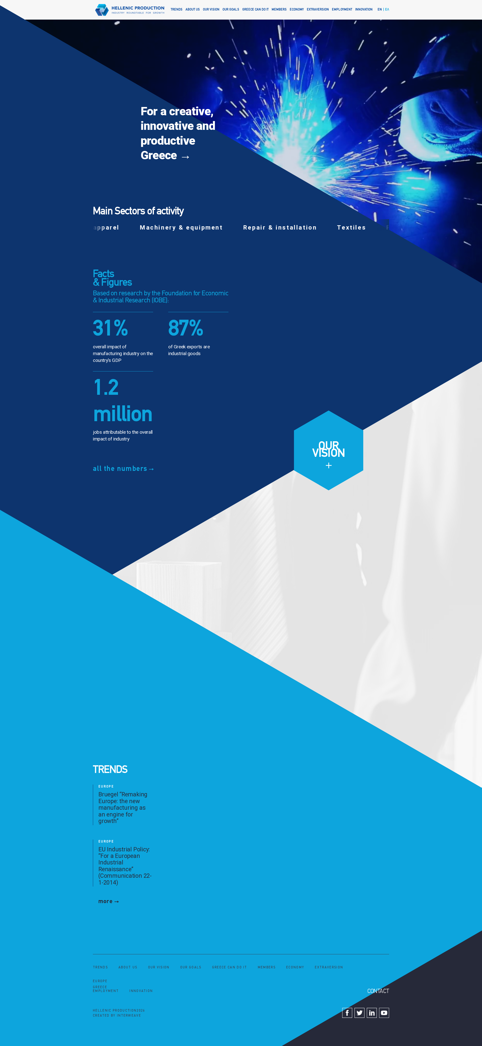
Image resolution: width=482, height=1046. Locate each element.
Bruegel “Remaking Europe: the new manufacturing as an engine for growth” (122, 807)
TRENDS (177, 9)
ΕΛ (387, 9)
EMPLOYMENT (342, 9)
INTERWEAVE (129, 1015)
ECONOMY (297, 9)
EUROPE (106, 786)
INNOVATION (364, 9)
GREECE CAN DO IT (255, 9)
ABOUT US (193, 9)
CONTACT (378, 992)
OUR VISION (211, 9)
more (105, 902)
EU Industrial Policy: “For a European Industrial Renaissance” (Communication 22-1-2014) (125, 866)
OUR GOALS (230, 9)
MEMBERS (279, 9)
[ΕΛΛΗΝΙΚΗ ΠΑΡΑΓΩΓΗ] (130, 10)
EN (380, 9)
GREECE (100, 987)
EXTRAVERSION (318, 9)
